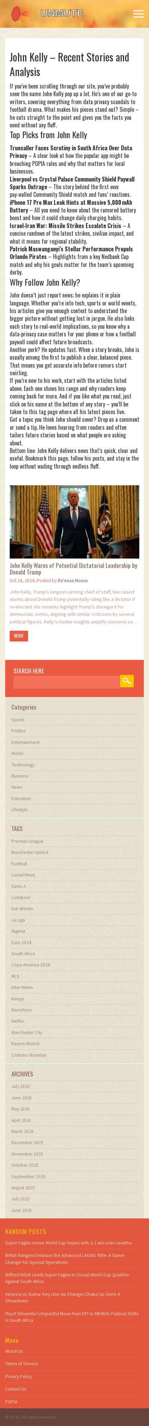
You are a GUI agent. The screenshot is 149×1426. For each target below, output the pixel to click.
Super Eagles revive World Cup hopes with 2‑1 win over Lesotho (68, 1243)
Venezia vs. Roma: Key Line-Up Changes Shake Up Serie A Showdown (62, 1297)
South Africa (23, 954)
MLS (15, 976)
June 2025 (21, 1210)
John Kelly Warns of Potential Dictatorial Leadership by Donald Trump (73, 569)
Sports (17, 720)
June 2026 (21, 1098)
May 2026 (20, 1109)
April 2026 (21, 1120)
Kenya (17, 999)
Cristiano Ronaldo (28, 1055)
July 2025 (20, 1199)
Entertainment (25, 742)
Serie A (18, 886)
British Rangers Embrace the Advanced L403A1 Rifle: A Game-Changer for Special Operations (65, 1258)
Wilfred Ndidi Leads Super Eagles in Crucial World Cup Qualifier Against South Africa (67, 1278)
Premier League (27, 841)
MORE (19, 635)
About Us (14, 1351)
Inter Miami (22, 987)
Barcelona (21, 1010)
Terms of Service (21, 1364)
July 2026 (20, 1086)
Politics (18, 731)
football (19, 864)
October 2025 (24, 1165)
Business (19, 776)
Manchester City (26, 1032)
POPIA (11, 1402)
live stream (22, 909)
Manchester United (29, 852)
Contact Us (15, 1389)
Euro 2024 (21, 943)
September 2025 (28, 1177)
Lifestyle (19, 810)
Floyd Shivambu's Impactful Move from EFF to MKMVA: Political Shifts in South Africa (71, 1317)
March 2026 (22, 1131)
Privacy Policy (18, 1376)
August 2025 (23, 1188)
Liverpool (20, 897)
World (17, 753)
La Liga (18, 920)
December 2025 (27, 1143)
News (16, 787)
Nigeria (18, 931)
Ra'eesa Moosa (73, 581)
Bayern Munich (25, 1044)
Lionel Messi (23, 875)
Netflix (17, 1021)
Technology (22, 765)
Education (21, 799)
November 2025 (27, 1154)
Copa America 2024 (30, 965)
